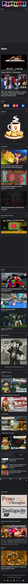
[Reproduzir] (2, 232)
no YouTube (7, 539)
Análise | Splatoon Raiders (8, 309)
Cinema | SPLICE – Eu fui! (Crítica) (11, 72)
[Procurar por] (26, 9)
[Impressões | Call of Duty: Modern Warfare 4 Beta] (5, 460)
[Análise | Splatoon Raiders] (14, 300)
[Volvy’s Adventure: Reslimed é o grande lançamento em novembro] (14, 177)
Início (3, 44)
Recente (7, 454)
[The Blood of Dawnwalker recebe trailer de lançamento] (14, 198)
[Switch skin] (24, 9)
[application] (14, 226)
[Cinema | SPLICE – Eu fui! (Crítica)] (14, 62)
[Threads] (20, 105)
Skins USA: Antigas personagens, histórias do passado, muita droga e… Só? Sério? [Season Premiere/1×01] (13, 93)
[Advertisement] (14, 26)
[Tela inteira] (25, 232)
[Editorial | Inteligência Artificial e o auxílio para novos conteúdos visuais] (14, 558)
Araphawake (4, 90)
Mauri (3, 70)
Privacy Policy (19, 584)
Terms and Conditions (10, 584)
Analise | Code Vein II (6, 329)
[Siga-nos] (26, 480)
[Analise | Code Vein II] (14, 320)
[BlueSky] (23, 105)
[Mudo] (23, 232)
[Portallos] (14, 4)
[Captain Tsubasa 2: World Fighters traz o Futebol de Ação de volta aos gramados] (14, 157)
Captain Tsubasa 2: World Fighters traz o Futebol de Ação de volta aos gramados (18, 466)
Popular (21, 454)
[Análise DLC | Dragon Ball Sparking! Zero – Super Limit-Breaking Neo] (14, 280)
